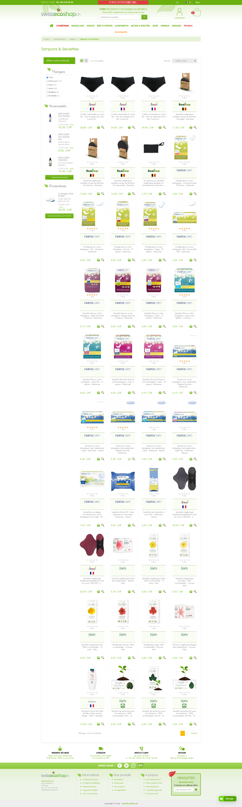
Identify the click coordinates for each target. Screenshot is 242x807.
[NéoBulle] (92, 701)
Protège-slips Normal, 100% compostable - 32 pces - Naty (123, 647)
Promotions (118, 779)
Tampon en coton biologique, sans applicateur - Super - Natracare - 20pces (154, 448)
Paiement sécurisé (89, 786)
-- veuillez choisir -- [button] (181, 61)
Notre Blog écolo (152, 786)
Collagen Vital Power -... (65, 194)
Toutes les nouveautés (59, 177)
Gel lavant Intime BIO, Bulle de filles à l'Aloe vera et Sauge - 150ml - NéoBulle (92, 713)
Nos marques (119, 786)
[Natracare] (184, 170)
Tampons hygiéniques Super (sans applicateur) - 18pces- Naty (123, 580)
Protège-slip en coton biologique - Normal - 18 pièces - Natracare (123, 249)
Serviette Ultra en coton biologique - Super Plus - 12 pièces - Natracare (92, 382)
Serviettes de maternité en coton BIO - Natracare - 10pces (154, 514)
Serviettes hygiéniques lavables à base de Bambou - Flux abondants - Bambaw (123, 183)
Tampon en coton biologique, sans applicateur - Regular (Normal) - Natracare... (123, 449)
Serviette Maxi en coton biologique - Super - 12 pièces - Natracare (153, 315)
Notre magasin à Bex (154, 783)
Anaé (53, 88)
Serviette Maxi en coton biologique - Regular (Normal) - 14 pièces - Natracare (123, 315)
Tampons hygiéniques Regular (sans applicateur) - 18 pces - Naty (184, 647)
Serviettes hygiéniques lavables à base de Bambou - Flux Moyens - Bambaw (92, 183)
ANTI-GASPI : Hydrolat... (64, 158)
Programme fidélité (90, 790)
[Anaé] (92, 104)
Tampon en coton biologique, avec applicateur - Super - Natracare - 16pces (92, 448)
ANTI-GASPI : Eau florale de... (64, 137)
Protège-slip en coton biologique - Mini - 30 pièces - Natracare (92, 249)
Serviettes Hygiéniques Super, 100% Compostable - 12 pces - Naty (153, 580)
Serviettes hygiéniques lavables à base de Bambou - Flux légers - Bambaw (184, 116)
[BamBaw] (184, 104)
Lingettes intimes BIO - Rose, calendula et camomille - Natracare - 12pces (123, 514)
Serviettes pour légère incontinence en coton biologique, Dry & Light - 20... (92, 514)
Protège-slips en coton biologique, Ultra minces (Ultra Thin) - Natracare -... (184, 249)
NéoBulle (54, 95)
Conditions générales (154, 790)
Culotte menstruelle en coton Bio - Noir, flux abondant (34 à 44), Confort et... (154, 116)
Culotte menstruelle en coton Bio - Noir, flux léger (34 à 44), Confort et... (92, 116)
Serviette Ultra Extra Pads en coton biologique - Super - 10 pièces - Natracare (154, 382)
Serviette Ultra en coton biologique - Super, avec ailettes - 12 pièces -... (185, 315)
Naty (52, 84)
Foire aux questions (90, 793)
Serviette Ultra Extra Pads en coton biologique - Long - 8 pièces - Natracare (123, 382)
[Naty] (123, 568)
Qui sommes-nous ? (153, 779)
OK (144, 17)
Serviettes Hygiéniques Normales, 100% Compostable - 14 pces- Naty (184, 582)
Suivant (194, 733)
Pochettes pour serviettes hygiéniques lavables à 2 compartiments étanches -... (154, 183)
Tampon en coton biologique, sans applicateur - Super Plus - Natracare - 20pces (185, 449)
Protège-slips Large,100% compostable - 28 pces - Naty (154, 647)
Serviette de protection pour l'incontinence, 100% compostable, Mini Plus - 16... (185, 713)
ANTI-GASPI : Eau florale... (64, 114)
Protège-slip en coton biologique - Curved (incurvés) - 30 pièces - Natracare (184, 183)
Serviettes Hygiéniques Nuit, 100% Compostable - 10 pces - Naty (92, 647)
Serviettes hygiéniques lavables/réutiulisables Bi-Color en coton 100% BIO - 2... (184, 514)
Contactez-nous (152, 793)
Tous (51, 77)
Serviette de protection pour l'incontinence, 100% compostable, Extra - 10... (123, 713)
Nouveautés (118, 783)
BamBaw (54, 92)
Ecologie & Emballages (91, 783)
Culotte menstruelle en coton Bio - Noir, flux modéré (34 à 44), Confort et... (123, 116)
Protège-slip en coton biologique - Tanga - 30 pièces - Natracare (153, 249)
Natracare (55, 81)
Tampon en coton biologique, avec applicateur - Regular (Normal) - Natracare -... (184, 383)
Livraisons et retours (90, 779)
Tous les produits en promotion (59, 216)
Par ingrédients (120, 790)
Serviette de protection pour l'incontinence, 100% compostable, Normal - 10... (154, 713)
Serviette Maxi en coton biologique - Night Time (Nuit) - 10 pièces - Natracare (92, 315)
